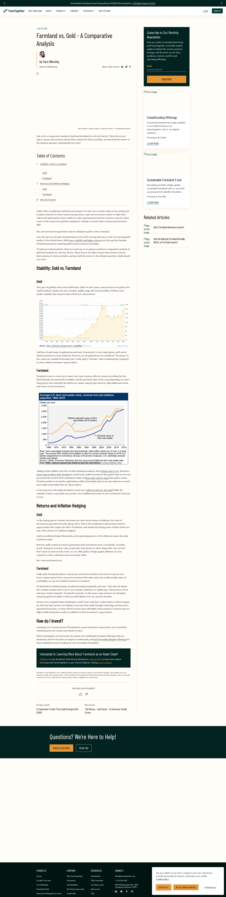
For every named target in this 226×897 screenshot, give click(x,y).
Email (149, 66)
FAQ (92, 893)
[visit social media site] (116, 891)
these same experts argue (97, 477)
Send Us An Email (61, 748)
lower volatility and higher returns (85, 240)
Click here (44, 659)
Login (205, 10)
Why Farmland (35, 10)
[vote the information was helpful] (80, 694)
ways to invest (105, 662)
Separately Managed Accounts (49, 893)
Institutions (105, 10)
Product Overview (43, 880)
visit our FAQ (95, 659)
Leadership (71, 893)
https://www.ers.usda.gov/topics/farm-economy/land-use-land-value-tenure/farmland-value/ (84, 462)
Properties (71, 880)
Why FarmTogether (75, 876)
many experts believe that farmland (53, 474)
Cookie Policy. (162, 879)
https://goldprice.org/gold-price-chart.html (63, 345)
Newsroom (95, 889)
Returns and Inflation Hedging (54, 183)
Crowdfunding (42, 884)
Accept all (164, 887)
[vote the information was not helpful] (86, 694)
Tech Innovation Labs (75, 889)
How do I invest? (48, 199)
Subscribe (166, 79)
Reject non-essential (186, 887)
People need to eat (110, 471)
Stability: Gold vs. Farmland (53, 164)
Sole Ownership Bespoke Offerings (109, 639)
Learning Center (97, 884)
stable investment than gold (99, 490)
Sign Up (217, 10)
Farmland (47, 178)
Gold (44, 172)
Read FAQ (83, 748)
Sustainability (72, 884)
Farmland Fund (42, 889)
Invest (49, 10)
